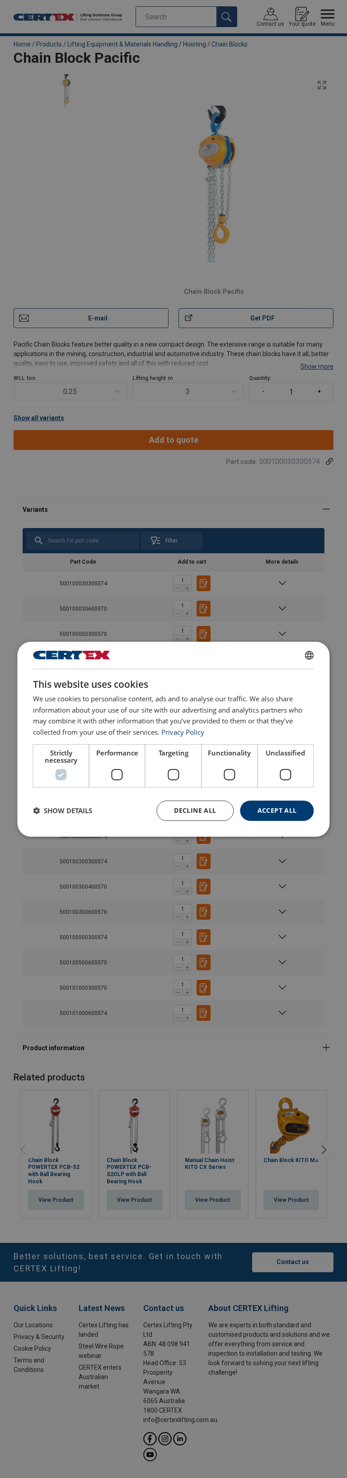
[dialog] (173, 738)
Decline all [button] (195, 810)
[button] (62, 810)
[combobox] (309, 654)
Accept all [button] (277, 810)
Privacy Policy (182, 732)
